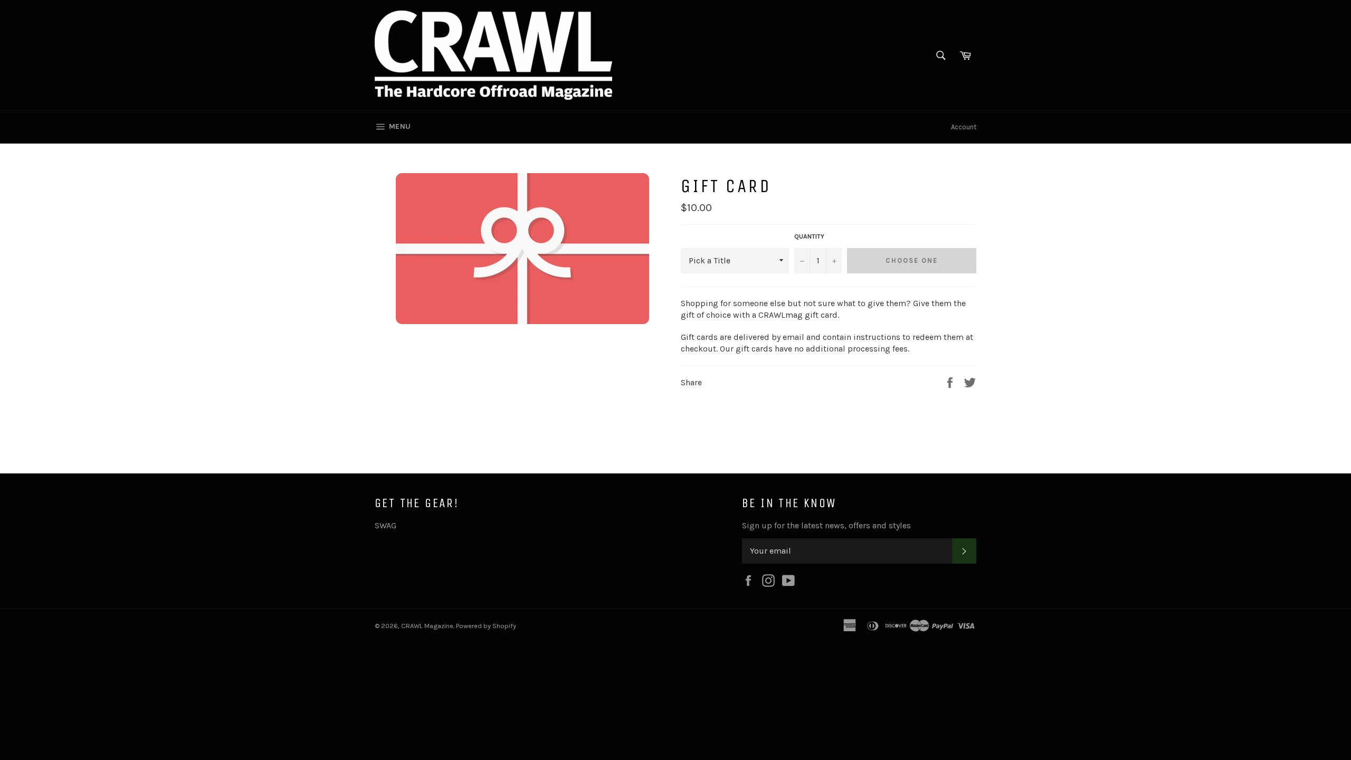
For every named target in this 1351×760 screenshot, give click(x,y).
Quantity (809, 236)
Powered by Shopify (486, 626)
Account (963, 127)
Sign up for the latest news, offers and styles (826, 525)
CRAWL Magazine (427, 626)
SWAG (385, 525)
